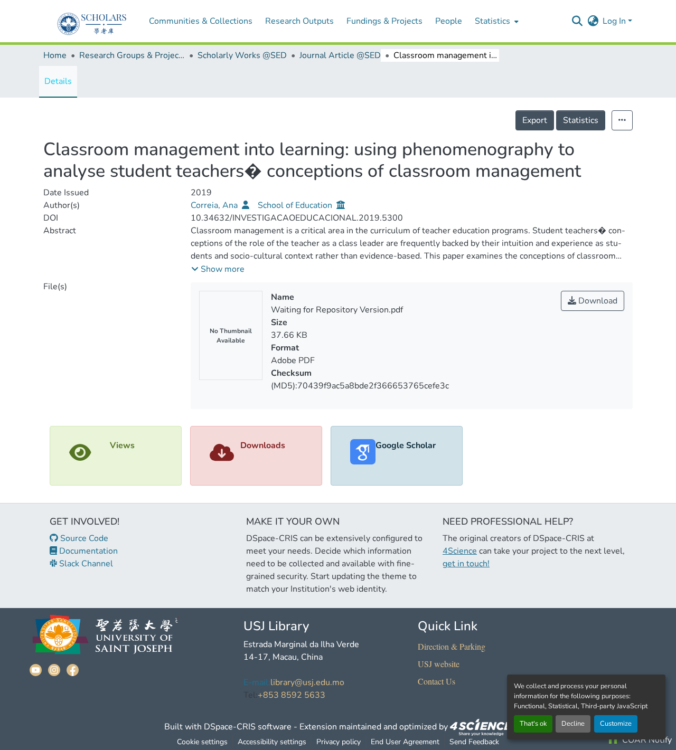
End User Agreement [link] (405, 742)
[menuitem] (496, 21)
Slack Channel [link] (85, 563)
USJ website (438, 663)
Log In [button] (615, 21)
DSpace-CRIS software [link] (248, 727)
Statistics (580, 120)
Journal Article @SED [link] (340, 55)
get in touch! (466, 563)
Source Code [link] (83, 538)
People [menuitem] (448, 21)
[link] (481, 727)
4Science (460, 551)
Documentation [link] (87, 551)
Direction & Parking (451, 646)
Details (58, 81)
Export (534, 120)
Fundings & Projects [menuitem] (384, 21)
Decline (573, 723)
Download (596, 301)
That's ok (533, 723)
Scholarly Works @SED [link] (242, 55)
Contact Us (436, 681)
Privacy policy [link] (338, 742)
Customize (616, 723)
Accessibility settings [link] (272, 742)
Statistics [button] (492, 21)
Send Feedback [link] (474, 742)
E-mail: (256, 682)
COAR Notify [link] (646, 740)
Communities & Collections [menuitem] (200, 21)
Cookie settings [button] (202, 742)
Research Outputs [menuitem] (299, 21)
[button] (577, 21)
